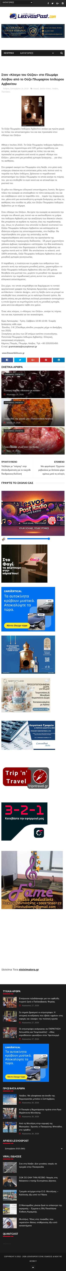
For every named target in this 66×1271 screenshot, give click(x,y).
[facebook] (48, 3)
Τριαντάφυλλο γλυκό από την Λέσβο (21, 447)
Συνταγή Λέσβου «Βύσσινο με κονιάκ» (22, 390)
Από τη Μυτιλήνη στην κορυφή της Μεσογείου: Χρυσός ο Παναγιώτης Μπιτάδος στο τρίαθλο (40, 1126)
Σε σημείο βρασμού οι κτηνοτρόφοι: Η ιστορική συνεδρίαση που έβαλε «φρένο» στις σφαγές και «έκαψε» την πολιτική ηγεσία (41, 1015)
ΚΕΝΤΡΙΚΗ (9, 53)
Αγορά (36, 89)
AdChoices (7, 1244)
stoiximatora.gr (29, 969)
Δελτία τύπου (45, 89)
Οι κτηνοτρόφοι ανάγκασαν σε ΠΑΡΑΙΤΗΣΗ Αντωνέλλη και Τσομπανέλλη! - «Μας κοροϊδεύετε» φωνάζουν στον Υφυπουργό (39, 1032)
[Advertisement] (33, 940)
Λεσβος (55, 89)
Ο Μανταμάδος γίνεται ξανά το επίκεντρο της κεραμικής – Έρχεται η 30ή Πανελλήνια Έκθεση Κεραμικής (40, 1208)
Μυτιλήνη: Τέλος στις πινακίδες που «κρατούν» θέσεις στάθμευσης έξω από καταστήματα (38, 1222)
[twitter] (52, 3)
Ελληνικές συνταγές (14, 374)
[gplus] (57, 3)
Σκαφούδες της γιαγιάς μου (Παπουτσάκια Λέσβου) (28, 418)
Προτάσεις (6, 92)
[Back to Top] (33, 1267)
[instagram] (63, 3)
